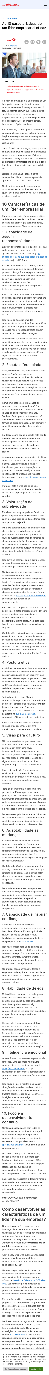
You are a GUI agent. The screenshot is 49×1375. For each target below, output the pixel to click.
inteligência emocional (13, 1068)
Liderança (11, 19)
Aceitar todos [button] (36, 1369)
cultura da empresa (25, 714)
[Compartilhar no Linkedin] (26, 42)
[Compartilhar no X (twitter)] (38, 42)
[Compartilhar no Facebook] (32, 42)
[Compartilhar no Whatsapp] (44, 42)
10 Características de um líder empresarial (23, 86)
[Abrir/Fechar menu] (45, 4)
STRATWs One (17, 1334)
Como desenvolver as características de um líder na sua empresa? (25, 91)
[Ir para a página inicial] (10, 5)
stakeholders (26, 941)
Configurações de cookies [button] (15, 1369)
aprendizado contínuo (13, 1145)
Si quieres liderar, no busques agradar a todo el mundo (24, 256)
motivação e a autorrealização (31, 595)
